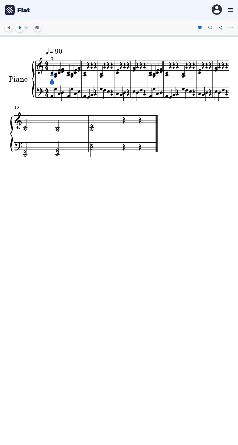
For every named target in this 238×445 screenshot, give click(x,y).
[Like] (199, 27)
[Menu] (230, 10)
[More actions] (231, 27)
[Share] (220, 27)
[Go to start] (9, 28)
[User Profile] (217, 10)
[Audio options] (26, 27)
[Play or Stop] (19, 27)
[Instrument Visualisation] (37, 28)
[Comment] (210, 27)
